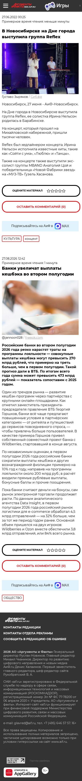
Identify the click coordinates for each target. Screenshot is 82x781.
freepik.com (34, 337)
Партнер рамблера (40, 760)
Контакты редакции (22, 627)
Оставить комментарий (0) (41, 207)
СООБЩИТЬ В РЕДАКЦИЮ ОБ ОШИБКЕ (34, 639)
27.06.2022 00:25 (14, 17)
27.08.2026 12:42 (13, 258)
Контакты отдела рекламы (28, 633)
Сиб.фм (36, 97)
